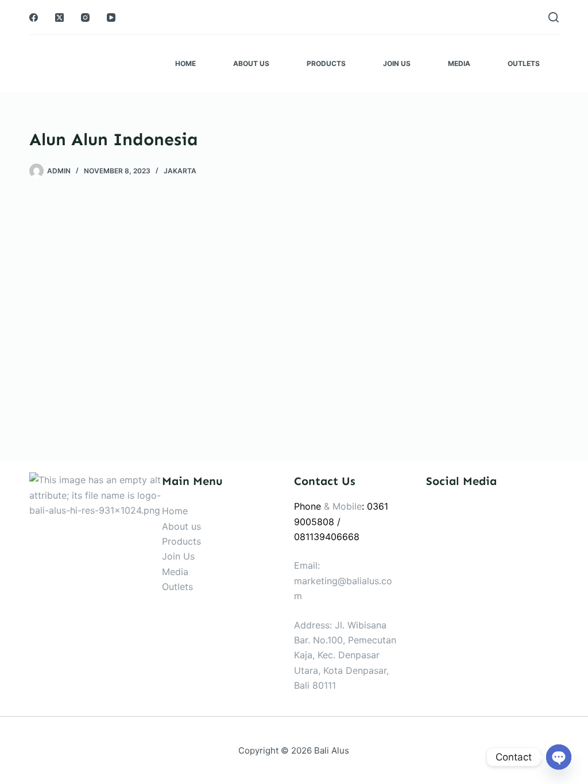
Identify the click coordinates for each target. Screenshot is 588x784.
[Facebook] (33, 17)
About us (181, 526)
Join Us (397, 63)
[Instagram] (85, 17)
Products (326, 63)
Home (185, 63)
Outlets (524, 63)
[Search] (553, 17)
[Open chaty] (558, 757)
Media (459, 63)
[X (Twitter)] (59, 17)
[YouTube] (111, 17)
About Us (251, 63)
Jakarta (180, 170)
